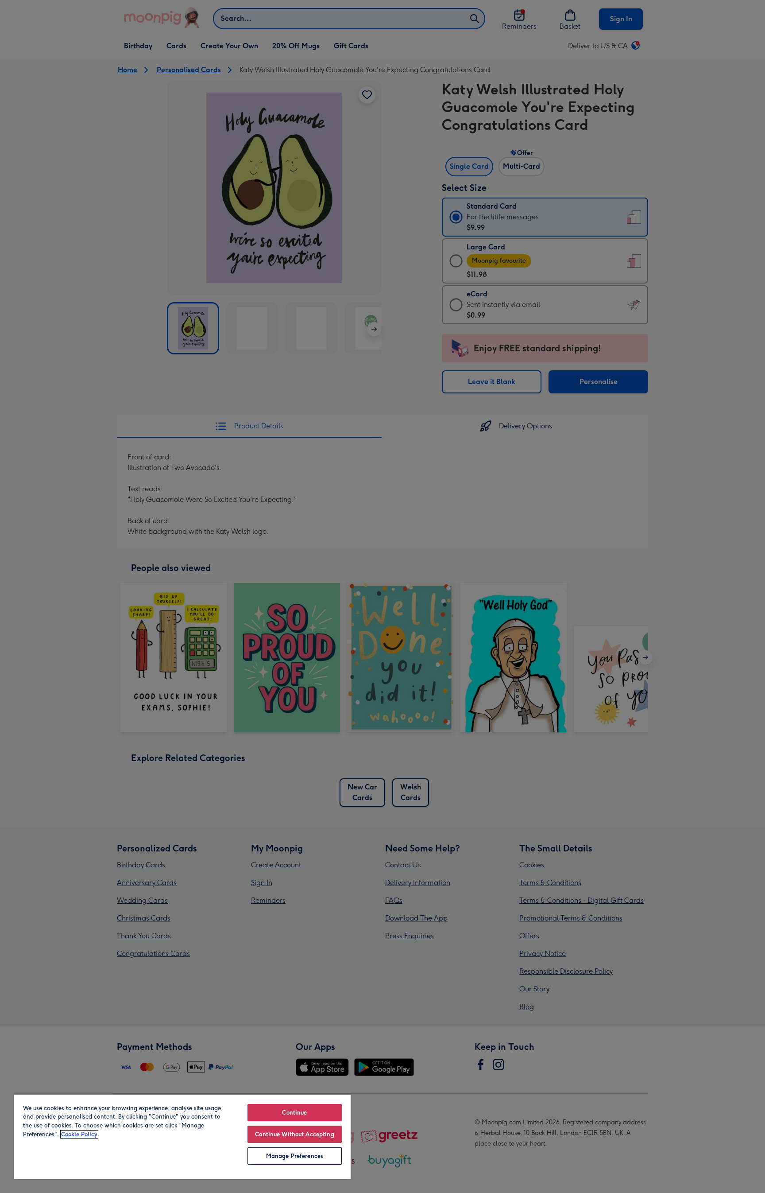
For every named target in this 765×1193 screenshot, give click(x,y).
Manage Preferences (294, 1156)
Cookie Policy (79, 1134)
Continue (294, 1112)
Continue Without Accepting (294, 1134)
